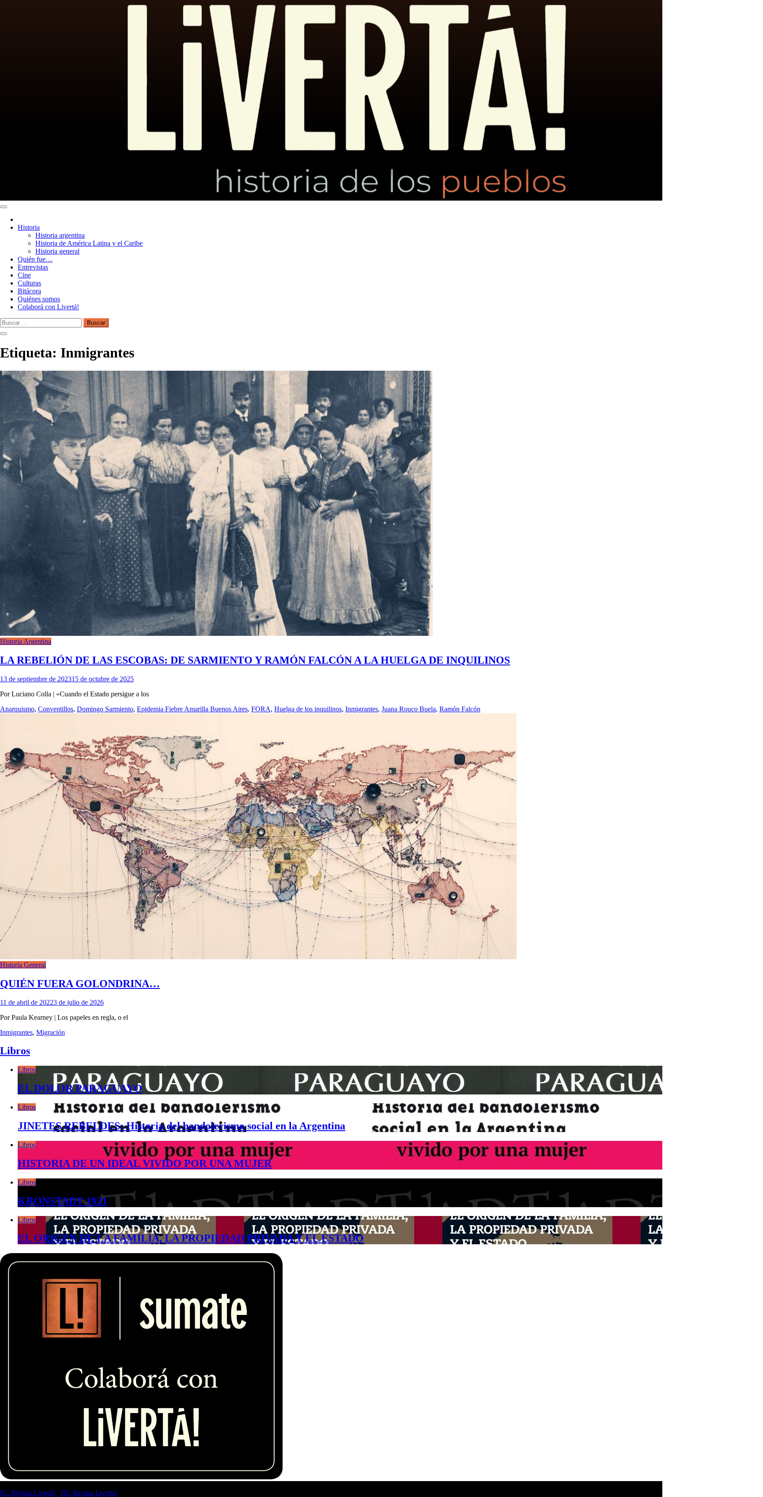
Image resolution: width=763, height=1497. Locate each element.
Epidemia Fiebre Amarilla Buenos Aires (192, 709)
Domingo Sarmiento (105, 709)
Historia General (23, 965)
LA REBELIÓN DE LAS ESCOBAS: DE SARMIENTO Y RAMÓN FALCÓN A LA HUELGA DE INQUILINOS (255, 660)
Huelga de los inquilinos (308, 709)
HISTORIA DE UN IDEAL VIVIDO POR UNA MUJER (145, 1163)
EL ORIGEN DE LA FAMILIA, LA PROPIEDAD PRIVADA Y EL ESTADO (191, 1238)
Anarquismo (17, 709)
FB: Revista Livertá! (88, 1493)
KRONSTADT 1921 (62, 1201)
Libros (15, 1050)
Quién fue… (35, 259)
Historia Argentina (25, 641)
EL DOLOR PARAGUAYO (80, 1088)
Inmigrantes (361, 709)
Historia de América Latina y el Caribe (89, 243)
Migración (50, 1032)
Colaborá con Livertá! (48, 307)
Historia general (57, 251)
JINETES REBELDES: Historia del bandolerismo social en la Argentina (181, 1126)
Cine (24, 275)
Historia (29, 227)
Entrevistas (33, 267)
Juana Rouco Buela (409, 709)
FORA (261, 709)
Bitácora (29, 291)
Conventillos (55, 709)
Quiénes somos (39, 299)
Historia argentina (60, 235)
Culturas (29, 283)
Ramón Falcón (459, 709)
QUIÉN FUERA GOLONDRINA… (80, 983)
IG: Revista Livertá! (28, 1493)
